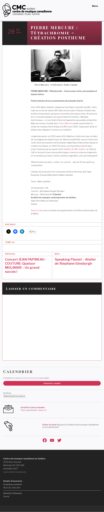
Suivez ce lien (37, 210)
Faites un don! (49, 424)
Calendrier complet (52, 383)
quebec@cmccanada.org (14, 472)
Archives (7, 393)
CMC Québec (80, 149)
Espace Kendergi (29, 378)
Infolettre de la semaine (33, 407)
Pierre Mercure (66, 123)
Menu (95, 6)
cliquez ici (42, 410)
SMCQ (68, 149)
